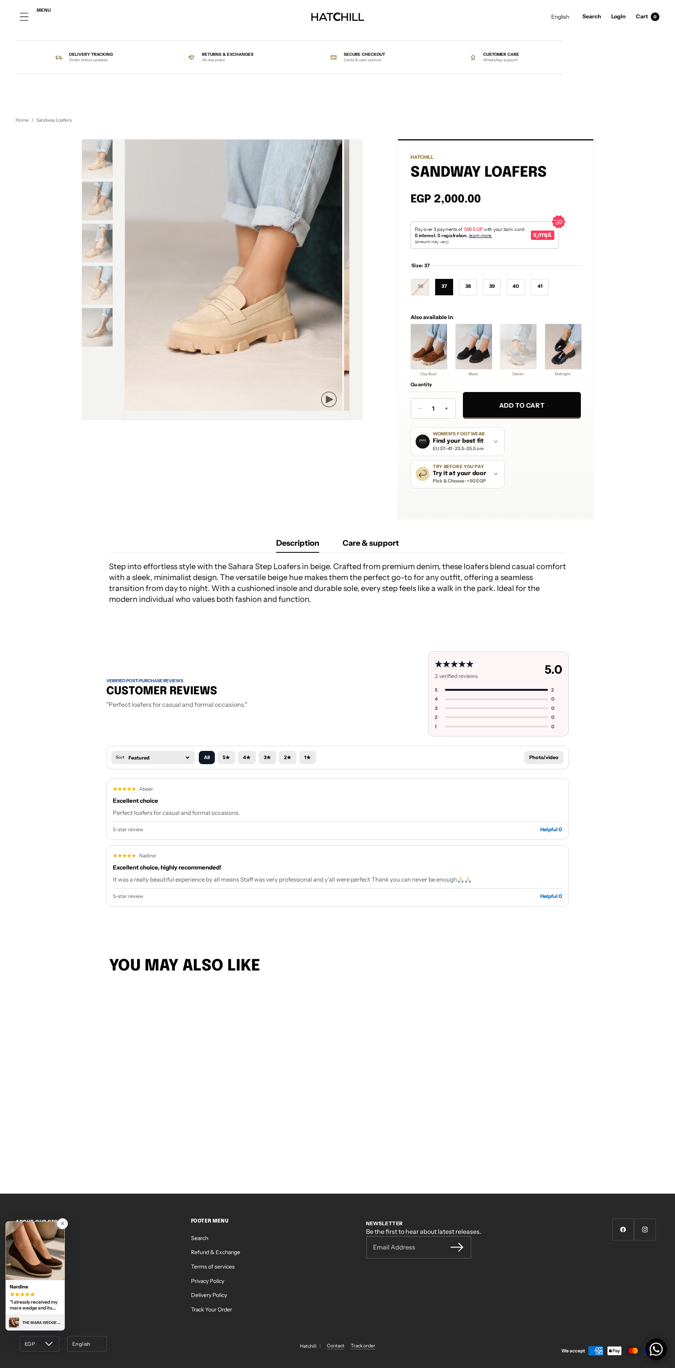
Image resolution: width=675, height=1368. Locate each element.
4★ (247, 757)
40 (515, 286)
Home (22, 120)
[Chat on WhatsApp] (656, 1349)
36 (423, 289)
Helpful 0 (551, 829)
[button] (591, 17)
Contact (336, 1345)
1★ (307, 757)
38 (468, 286)
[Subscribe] (457, 1247)
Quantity (421, 384)
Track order (363, 1345)
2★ (287, 757)
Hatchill (422, 157)
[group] (97, 158)
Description (297, 543)
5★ (226, 757)
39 (492, 286)
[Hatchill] (337, 17)
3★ (267, 757)
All (207, 757)
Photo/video (544, 757)
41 (540, 286)
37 (444, 286)
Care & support (371, 543)
